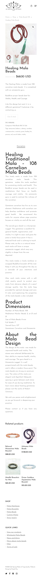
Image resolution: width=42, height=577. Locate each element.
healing (27, 131)
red (12, 134)
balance (18, 128)
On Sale (24, 125)
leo (31, 131)
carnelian (29, 128)
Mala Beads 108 (24, 17)
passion (7, 134)
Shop (14, 17)
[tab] (21, 146)
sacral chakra (17, 134)
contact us (16, 409)
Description (21, 146)
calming (23, 128)
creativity (17, 131)
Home (7, 17)
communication (9, 131)
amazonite (12, 128)
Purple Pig (14, 569)
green (22, 131)
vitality (24, 134)
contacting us (10, 110)
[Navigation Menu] (35, 6)
